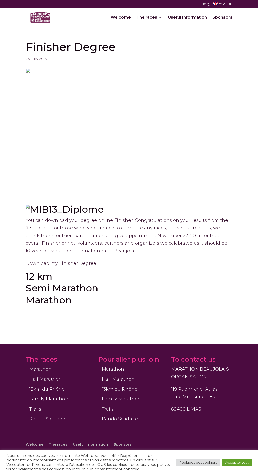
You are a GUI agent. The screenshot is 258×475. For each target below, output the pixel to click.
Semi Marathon (62, 288)
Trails (35, 409)
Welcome (121, 18)
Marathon (49, 300)
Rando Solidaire (47, 419)
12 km (39, 276)
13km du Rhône (47, 389)
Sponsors (222, 18)
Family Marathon (48, 399)
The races (146, 18)
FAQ (206, 4)
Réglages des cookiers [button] (198, 462)
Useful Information (187, 18)
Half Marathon (45, 379)
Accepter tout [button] (237, 462)
